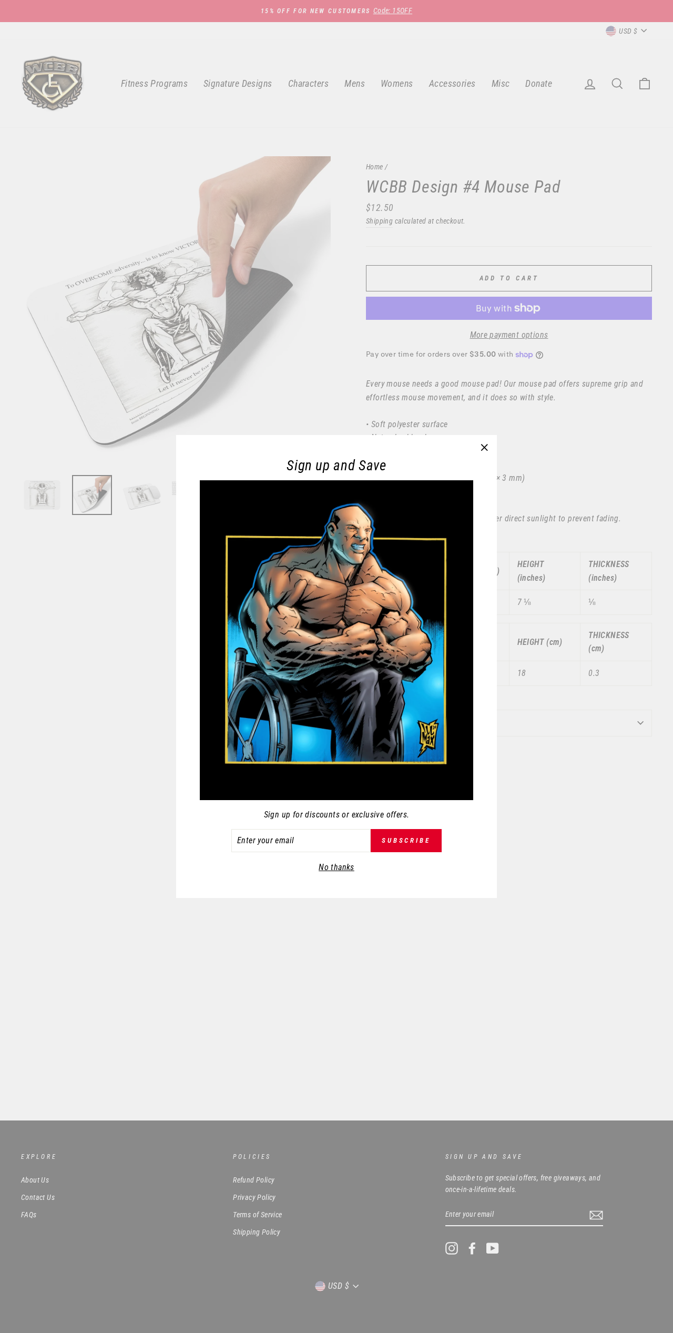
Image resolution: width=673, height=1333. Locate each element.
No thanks (336, 867)
